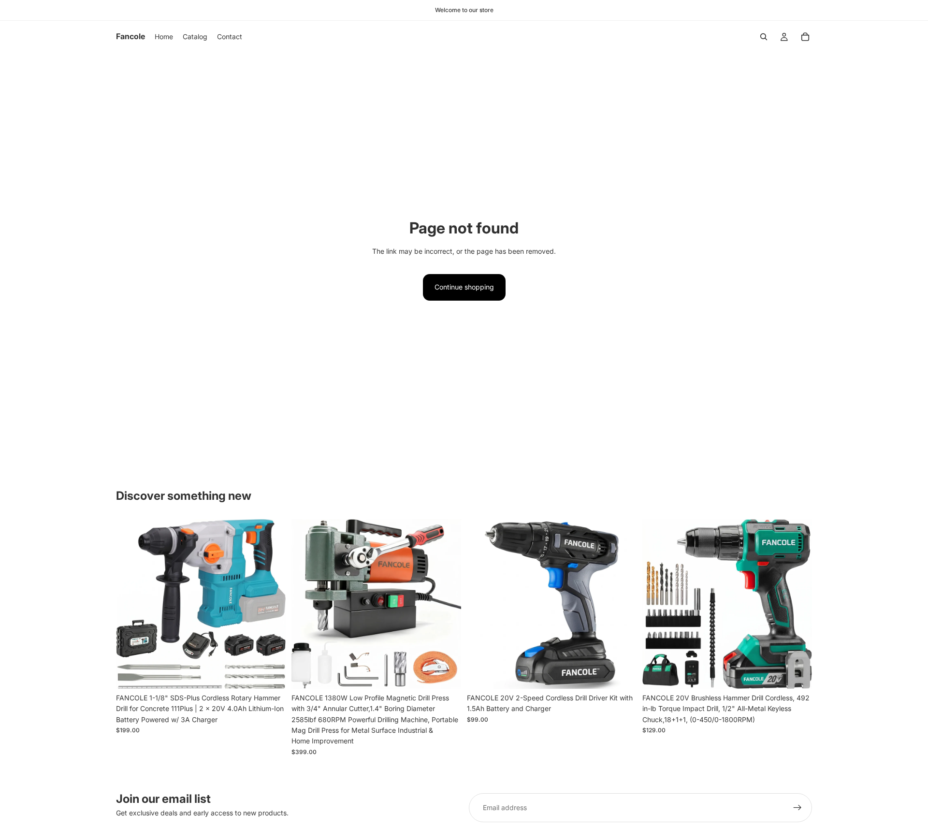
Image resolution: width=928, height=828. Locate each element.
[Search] (763, 36)
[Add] (270, 674)
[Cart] (805, 36)
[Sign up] (797, 808)
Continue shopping (464, 287)
